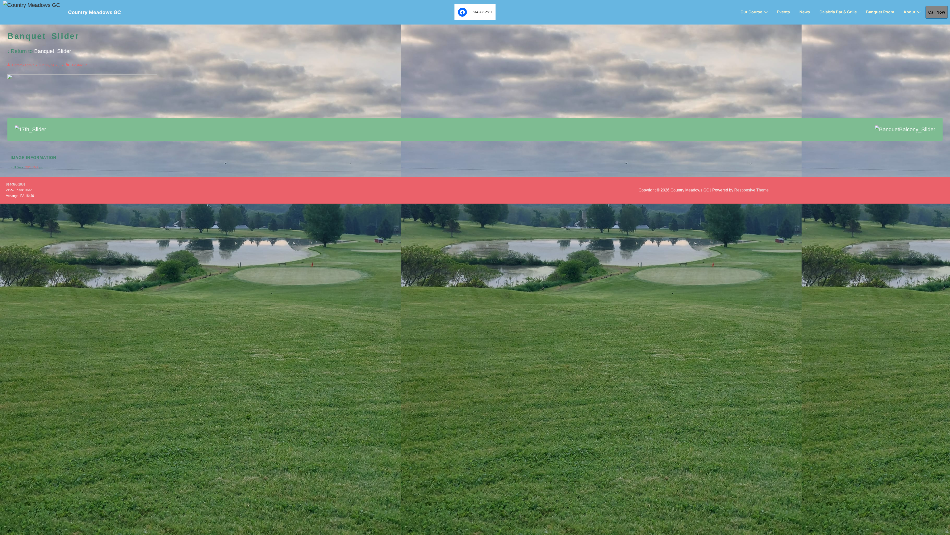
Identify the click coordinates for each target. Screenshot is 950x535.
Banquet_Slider (52, 51)
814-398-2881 (15, 184)
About (909, 11)
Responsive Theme (751, 190)
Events (783, 11)
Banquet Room (880, 11)
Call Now (936, 12)
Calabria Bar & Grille (838, 11)
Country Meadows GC (94, 12)
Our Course (751, 11)
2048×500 (32, 167)
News (804, 11)
